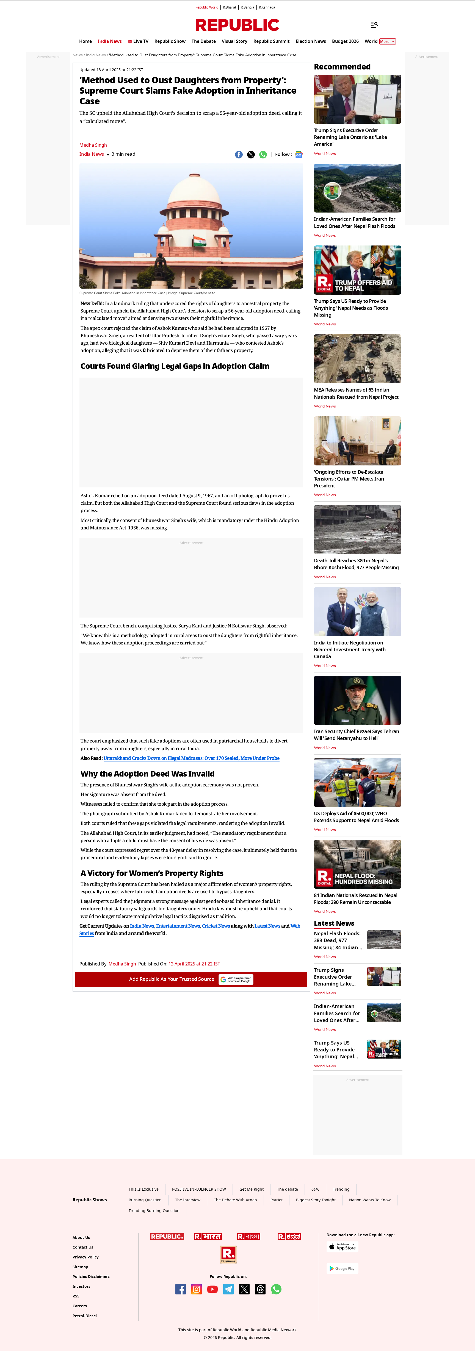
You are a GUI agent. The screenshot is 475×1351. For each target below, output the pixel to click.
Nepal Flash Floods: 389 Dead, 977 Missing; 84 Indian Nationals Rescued (337, 944)
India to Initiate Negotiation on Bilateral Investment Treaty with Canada (350, 649)
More (385, 41)
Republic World (206, 7)
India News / (97, 55)
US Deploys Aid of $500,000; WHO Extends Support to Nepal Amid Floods (356, 817)
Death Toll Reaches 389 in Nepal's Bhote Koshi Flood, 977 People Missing (356, 564)
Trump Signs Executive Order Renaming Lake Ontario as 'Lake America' (350, 137)
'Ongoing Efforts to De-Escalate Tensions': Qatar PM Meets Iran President (349, 478)
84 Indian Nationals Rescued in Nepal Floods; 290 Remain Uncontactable (355, 899)
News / (79, 55)
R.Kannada (267, 7)
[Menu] (371, 24)
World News (325, 154)
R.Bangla (247, 7)
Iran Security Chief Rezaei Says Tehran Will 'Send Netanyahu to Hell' (356, 735)
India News (91, 154)
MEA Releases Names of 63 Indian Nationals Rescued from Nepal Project (356, 393)
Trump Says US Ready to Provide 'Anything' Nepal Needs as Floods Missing (351, 308)
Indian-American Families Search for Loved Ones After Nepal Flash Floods (354, 223)
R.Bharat (229, 7)
